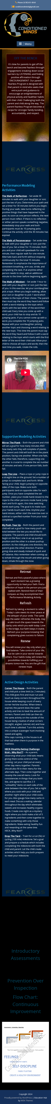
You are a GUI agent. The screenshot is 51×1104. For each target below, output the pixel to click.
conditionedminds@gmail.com (27, 7)
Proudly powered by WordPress (18, 1097)
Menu (28, 43)
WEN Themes (27, 1100)
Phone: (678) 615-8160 (27, 2)
